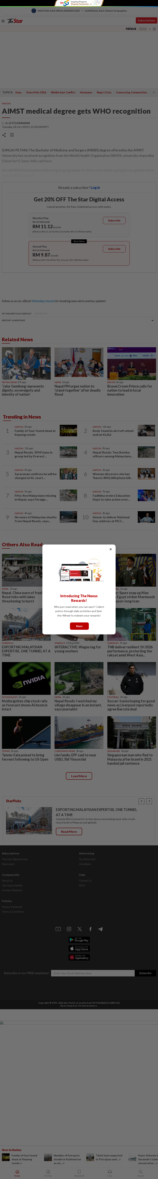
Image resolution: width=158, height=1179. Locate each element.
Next (79, 626)
